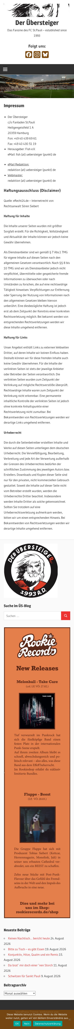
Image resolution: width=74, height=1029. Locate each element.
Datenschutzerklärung (48, 1023)
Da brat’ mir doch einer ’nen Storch (30, 965)
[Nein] (69, 1019)
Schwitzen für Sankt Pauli (24, 976)
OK (17, 1023)
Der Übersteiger (37, 23)
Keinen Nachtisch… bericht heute (29, 938)
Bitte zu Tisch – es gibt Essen (26, 949)
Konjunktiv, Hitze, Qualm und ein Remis (33, 954)
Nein (26, 1023)
